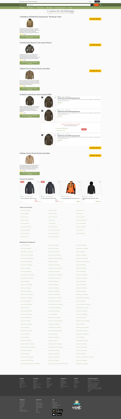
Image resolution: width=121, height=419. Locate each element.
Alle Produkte (22, 403)
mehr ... (21, 387)
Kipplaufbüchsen (63, 381)
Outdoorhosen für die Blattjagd (53, 310)
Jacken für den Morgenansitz (26, 226)
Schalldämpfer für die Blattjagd (26, 324)
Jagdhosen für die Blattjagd (81, 281)
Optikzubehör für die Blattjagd (26, 310)
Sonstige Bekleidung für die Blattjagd (55, 330)
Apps (37, 409)
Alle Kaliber (22, 406)
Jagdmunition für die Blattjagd (81, 287)
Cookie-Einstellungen (56, 405)
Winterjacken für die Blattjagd (53, 357)
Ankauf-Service (39, 406)
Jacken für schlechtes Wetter (53, 236)
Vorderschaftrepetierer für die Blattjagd (28, 347)
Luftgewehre (62, 384)
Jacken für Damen (79, 213)
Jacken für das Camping (52, 213)
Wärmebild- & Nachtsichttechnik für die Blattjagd (85, 357)
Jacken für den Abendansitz (26, 210)
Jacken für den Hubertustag (81, 220)
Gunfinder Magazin (39, 407)
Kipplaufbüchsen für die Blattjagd (82, 294)
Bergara (48, 386)
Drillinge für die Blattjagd (52, 261)
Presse (37, 411)
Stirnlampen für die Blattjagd (26, 340)
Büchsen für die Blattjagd (80, 251)
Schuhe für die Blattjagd (80, 324)
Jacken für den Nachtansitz (81, 226)
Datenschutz (54, 403)
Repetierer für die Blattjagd (81, 317)
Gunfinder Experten (39, 405)
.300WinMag (76, 382)
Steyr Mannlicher (50, 384)
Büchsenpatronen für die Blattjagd (27, 255)
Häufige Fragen (55, 407)
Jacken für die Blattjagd (25, 281)
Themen (21, 407)
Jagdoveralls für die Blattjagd (26, 291)
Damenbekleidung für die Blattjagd (27, 258)
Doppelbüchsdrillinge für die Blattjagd (55, 258)
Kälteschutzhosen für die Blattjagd (54, 301)
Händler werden (39, 402)
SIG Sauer (48, 381)
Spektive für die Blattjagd (25, 333)
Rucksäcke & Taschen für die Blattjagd (55, 320)
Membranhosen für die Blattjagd (26, 304)
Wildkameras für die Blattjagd (53, 353)
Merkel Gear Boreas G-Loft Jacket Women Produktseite (29, 63)
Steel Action (49, 385)
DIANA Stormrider (36, 386)
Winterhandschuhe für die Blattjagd (27, 357)
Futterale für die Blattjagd (80, 271)
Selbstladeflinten (63, 382)
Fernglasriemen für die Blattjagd (54, 264)
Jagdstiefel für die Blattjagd (81, 291)
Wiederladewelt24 (23, 386)
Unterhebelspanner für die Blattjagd (54, 343)
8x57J (75, 385)
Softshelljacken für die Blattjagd (26, 330)
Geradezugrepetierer (64, 386)
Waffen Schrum (22, 384)
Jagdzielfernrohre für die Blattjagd (27, 294)
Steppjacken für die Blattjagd (53, 337)
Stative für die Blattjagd (25, 337)
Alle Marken (22, 401)
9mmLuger (76, 386)
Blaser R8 (35, 380)
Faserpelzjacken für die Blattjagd (26, 264)
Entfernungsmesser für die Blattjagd (82, 261)
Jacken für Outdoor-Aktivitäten (54, 230)
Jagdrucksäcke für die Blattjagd (54, 291)
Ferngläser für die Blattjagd (81, 264)
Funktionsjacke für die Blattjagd (54, 271)
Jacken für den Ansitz (80, 210)
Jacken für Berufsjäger (25, 213)
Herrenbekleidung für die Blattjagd (27, 278)
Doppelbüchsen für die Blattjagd (82, 258)
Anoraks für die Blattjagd (25, 245)
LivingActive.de (22, 382)
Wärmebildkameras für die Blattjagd (27, 360)
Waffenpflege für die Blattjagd (26, 350)
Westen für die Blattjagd (25, 353)
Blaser (48, 382)
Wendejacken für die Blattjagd (81, 350)
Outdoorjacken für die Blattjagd (26, 314)
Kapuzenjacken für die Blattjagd (54, 294)
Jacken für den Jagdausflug (81, 223)
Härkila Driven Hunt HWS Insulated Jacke (69, 98)
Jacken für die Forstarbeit (53, 216)
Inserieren (96, 4)
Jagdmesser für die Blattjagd (26, 287)
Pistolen (61, 385)
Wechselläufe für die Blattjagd (53, 350)
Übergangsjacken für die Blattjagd (82, 363)
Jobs (37, 408)
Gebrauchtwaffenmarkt (24, 411)
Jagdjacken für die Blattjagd (53, 284)
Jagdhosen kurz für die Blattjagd (26, 284)
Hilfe (71, 7)
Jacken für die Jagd (51, 223)
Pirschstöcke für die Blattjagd (26, 317)
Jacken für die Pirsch (80, 230)
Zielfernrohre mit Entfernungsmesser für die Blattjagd (30, 363)
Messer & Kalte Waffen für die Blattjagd (55, 304)
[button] (100, 5)
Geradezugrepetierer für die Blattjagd (27, 274)
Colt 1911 (35, 385)
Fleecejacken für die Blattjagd (26, 271)
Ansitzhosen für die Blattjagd (53, 245)
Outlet (21, 408)
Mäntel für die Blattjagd (25, 307)
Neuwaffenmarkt (23, 409)
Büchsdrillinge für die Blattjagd (53, 251)
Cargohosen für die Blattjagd (81, 255)
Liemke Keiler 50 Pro (37, 384)
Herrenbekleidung (62, 13)
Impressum (54, 406)
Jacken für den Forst (24, 216)
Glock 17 (35, 382)
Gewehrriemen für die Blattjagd (81, 274)
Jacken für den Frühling (80, 216)
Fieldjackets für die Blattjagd (81, 268)
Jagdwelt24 (22, 380)
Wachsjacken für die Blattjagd (81, 347)
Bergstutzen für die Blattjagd (26, 248)
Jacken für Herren (51, 220)
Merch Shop (38, 412)
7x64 (75, 384)
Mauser (48, 380)
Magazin (50, 7)
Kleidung (55, 13)
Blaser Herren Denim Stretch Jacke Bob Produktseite (30, 89)
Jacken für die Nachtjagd (25, 230)
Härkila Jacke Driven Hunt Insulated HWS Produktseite (29, 116)
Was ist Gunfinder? (61, 7)
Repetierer (62, 380)
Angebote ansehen (95, 19)
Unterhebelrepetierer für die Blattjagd (27, 343)
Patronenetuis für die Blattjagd (81, 314)
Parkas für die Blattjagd (52, 314)
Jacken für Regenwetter (25, 233)
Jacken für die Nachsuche (53, 226)
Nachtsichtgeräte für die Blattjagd (54, 307)
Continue (97, 1)
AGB (53, 401)
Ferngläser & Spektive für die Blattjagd (55, 268)
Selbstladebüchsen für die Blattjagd (54, 327)
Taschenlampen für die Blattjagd (82, 340)
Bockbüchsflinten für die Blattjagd (82, 248)
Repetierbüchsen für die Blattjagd (54, 317)
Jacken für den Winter (25, 236)
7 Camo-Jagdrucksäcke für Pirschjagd (94, 387)
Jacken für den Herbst (25, 220)
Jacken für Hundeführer (25, 223)
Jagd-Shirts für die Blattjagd (53, 281)
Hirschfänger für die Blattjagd (81, 278)
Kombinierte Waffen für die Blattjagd (55, 297)
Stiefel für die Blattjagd (80, 337)
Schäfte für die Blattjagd (25, 327)
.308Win (75, 380)
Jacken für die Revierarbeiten (53, 233)
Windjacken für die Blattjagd (81, 353)
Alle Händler (22, 405)
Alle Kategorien (50, 13)
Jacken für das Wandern (80, 233)
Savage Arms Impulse (37, 387)
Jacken (68, 13)
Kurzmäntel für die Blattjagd (26, 301)
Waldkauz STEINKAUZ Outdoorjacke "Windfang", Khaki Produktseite (30, 37)
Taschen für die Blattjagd (52, 340)
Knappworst (22, 381)
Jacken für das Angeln (52, 210)
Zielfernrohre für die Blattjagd (53, 360)
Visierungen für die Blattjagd (81, 343)
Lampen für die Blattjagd (80, 301)
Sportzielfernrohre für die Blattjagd (82, 333)
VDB (20, 385)
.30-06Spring (76, 381)
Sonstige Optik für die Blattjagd (81, 330)
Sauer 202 (35, 381)
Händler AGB (54, 402)
